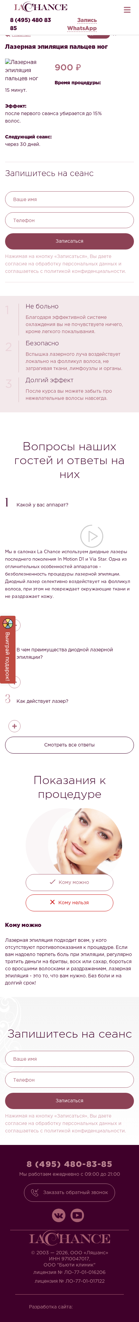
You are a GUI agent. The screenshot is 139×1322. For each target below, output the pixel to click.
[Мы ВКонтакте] (58, 1215)
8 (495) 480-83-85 (70, 1164)
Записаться (69, 241)
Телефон (24, 221)
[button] (69, 503)
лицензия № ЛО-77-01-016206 (69, 1273)
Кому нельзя (73, 903)
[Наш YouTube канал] (77, 1215)
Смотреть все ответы (69, 745)
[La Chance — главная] (40, 6)
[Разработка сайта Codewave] (94, 1305)
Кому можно (74, 883)
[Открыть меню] (127, 8)
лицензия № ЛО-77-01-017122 (70, 1281)
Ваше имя (25, 200)
